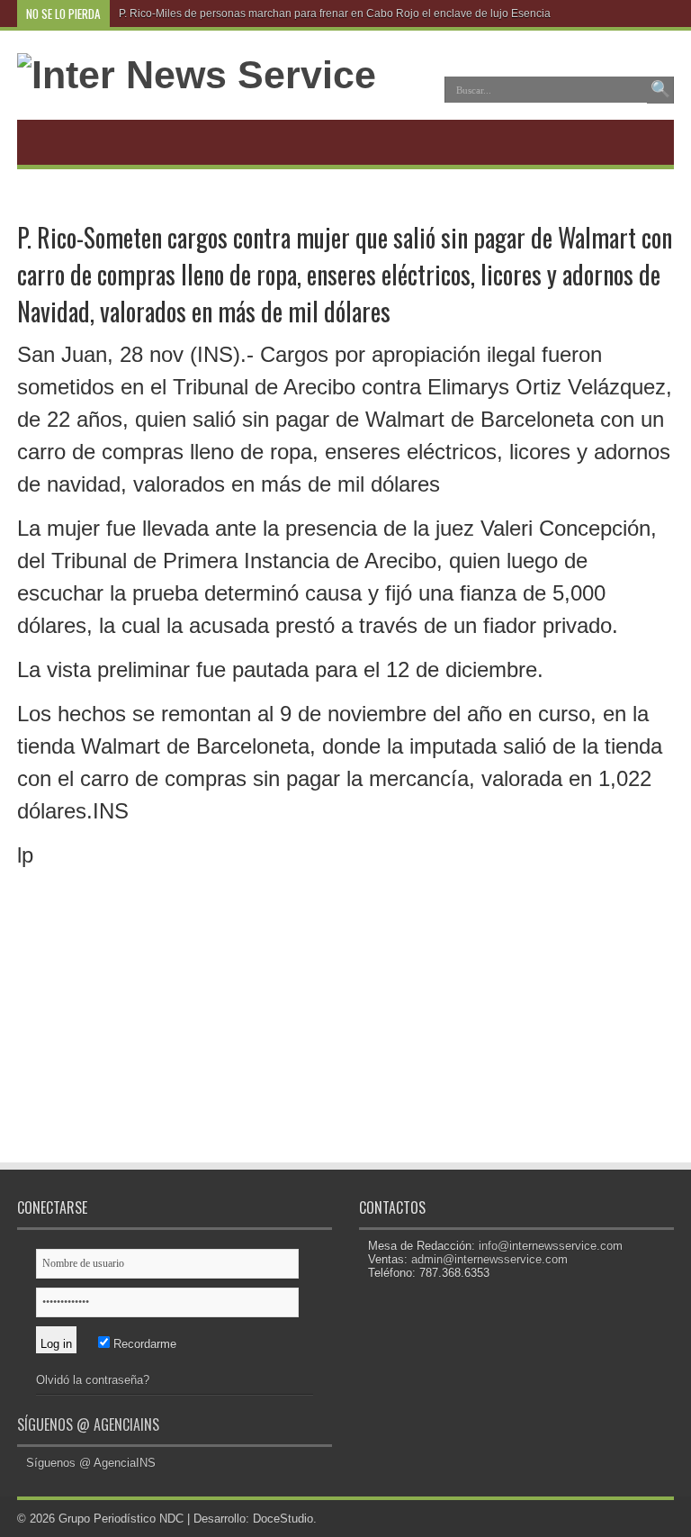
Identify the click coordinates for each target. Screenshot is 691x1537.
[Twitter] (659, 13)
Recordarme (143, 1344)
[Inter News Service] (196, 74)
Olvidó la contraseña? (92, 1380)
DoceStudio (283, 1518)
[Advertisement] (179, 1031)
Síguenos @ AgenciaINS (88, 1424)
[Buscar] (660, 90)
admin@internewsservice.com (489, 1259)
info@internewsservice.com (551, 1245)
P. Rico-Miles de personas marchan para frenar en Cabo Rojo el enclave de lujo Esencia (335, 13)
